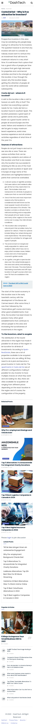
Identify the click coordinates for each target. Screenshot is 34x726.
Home (3, 8)
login (9, 537)
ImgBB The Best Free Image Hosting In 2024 (19, 650)
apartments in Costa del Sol (12, 367)
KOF (4, 18)
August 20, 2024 (6, 500)
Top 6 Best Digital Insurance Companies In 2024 (13, 528)
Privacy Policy (13, 720)
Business (9, 8)
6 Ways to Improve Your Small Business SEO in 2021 (12, 639)
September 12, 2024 (7, 467)
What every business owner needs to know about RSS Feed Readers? (19, 674)
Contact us (14, 723)
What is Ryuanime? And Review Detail (19, 698)
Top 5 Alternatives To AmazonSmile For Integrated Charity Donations (16, 463)
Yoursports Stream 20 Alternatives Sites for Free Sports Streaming (19, 658)
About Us (22, 720)
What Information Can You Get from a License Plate (19, 690)
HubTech (4, 720)
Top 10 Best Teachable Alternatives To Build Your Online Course (19, 682)
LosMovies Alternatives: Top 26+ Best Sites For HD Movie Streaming (16, 574)
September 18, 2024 (7, 435)
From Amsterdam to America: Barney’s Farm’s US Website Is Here (19, 666)
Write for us (4, 723)
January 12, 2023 (14, 18)
